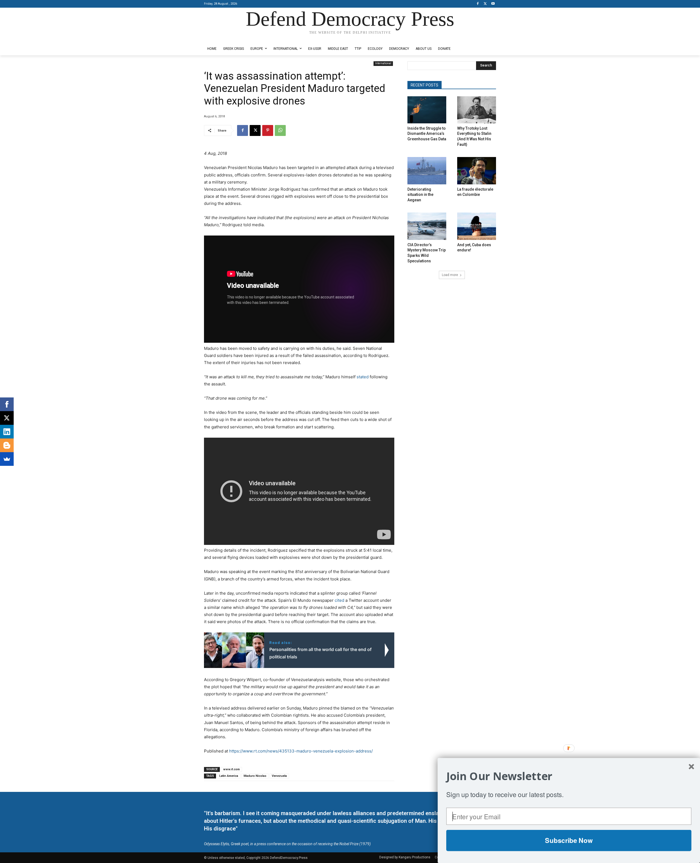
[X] (485, 4)
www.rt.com (231, 769)
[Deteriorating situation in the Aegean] (426, 170)
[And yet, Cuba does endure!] (476, 226)
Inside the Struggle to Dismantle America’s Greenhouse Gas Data (426, 133)
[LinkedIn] (7, 431)
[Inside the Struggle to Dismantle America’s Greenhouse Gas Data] (426, 109)
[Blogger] (7, 445)
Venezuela (279, 776)
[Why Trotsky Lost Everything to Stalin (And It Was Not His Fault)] (476, 109)
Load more (450, 275)
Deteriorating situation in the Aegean (420, 194)
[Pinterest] (267, 130)
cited (339, 600)
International (383, 63)
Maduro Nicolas (255, 776)
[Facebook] (478, 4)
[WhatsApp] (280, 130)
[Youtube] (493, 4)
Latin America (228, 776)
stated (363, 376)
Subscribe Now (569, 840)
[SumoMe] (7, 459)
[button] (569, 776)
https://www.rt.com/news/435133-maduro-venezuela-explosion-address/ (301, 751)
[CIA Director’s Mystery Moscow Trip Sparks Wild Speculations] (426, 226)
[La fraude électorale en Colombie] (476, 170)
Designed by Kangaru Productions (225, 37)
